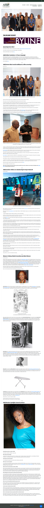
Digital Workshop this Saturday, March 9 (25, 48)
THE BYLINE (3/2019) (9, 35)
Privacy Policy (32, 505)
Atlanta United (30, 464)
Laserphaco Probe (6, 287)
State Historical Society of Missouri (12, 352)
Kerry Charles (5, 155)
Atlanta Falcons (23, 464)
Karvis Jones (26, 208)
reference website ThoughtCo (35, 391)
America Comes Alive (6, 319)
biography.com (34, 286)
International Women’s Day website (23, 262)
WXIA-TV (7, 217)
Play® (24, 506)
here (14, 51)
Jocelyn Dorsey (5, 150)
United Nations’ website (24, 259)
